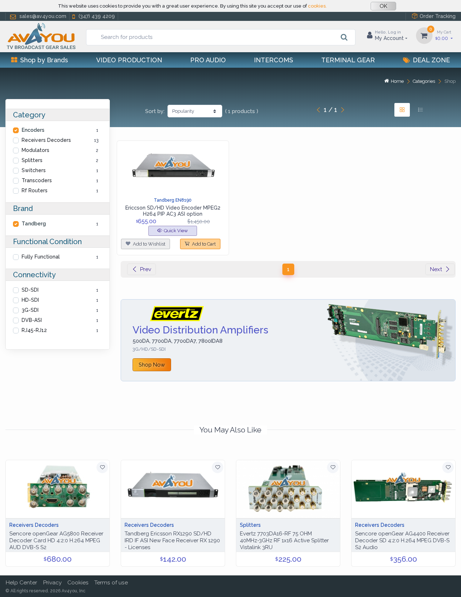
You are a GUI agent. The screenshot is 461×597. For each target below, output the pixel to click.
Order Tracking (438, 16)
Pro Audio (208, 60)
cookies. (317, 6)
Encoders (33, 130)
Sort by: (155, 111)
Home (397, 81)
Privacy (52, 582)
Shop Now (152, 365)
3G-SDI (30, 310)
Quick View (176, 230)
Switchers (34, 170)
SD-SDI (30, 290)
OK (383, 6)
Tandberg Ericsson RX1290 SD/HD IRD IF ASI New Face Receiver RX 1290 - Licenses (172, 540)
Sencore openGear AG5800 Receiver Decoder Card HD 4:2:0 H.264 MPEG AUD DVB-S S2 (56, 540)
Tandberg (34, 223)
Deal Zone (431, 60)
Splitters (32, 160)
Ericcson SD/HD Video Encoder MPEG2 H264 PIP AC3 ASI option (172, 211)
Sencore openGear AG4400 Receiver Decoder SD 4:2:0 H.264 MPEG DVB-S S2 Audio (402, 540)
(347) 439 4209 (97, 16)
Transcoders (37, 180)
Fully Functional (41, 257)
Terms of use (111, 582)
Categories (424, 81)
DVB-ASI (32, 320)
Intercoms (273, 60)
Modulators (35, 150)
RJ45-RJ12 (34, 330)
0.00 (443, 35)
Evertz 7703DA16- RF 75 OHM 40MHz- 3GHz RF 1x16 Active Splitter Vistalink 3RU (284, 540)
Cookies (78, 582)
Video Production (129, 60)
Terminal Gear (348, 60)
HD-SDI (30, 300)
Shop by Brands (44, 60)
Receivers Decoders (46, 140)
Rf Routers (35, 190)
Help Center (21, 582)
